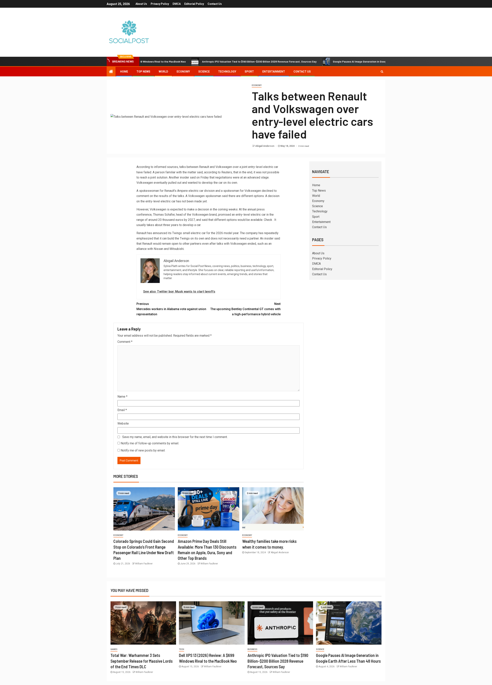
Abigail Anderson (265, 146)
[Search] (382, 71)
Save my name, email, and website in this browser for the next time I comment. (175, 437)
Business (252, 649)
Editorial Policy (194, 3)
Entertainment (273, 71)
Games (114, 649)
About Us (141, 3)
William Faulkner (144, 563)
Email (122, 410)
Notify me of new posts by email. (143, 450)
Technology (227, 71)
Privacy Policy (160, 3)
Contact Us (215, 3)
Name (122, 396)
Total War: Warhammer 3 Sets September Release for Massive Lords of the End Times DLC (142, 661)
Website (123, 423)
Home (124, 71)
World (163, 71)
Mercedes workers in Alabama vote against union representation (171, 309)
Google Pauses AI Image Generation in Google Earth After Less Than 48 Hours (355, 61)
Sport (249, 71)
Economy (183, 71)
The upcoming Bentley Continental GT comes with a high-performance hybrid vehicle (245, 309)
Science (204, 71)
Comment (124, 342)
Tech (181, 649)
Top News (143, 71)
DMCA (177, 3)
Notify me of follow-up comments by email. (150, 443)
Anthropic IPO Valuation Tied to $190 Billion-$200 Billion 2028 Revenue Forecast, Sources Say (234, 61)
